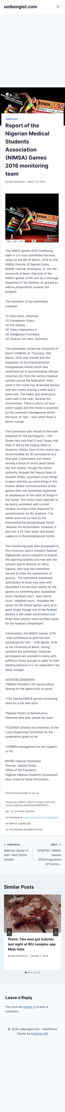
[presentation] (32, 914)
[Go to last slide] (9, 932)
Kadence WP (39, 1033)
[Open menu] (58, 6)
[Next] (55, 932)
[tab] (26, 972)
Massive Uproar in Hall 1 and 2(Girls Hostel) (16, 852)
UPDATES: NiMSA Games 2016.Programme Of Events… (49, 854)
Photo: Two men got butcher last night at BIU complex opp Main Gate (32, 944)
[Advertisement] (32, 47)
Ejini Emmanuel (17, 181)
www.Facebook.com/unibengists (40, 817)
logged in (29, 1007)
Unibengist (11, 119)
